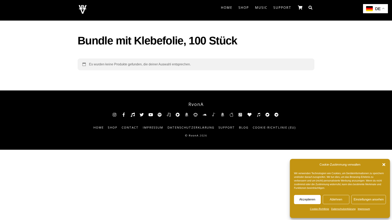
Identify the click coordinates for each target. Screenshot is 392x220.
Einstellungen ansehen (369, 199)
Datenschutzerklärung (343, 209)
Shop (243, 7)
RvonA (194, 135)
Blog (243, 127)
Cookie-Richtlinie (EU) (274, 127)
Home (226, 7)
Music (261, 7)
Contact (130, 127)
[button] (384, 165)
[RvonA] (83, 12)
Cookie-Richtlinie (319, 209)
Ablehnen (336, 199)
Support (282, 7)
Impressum (364, 209)
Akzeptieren (307, 199)
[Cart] (300, 7)
